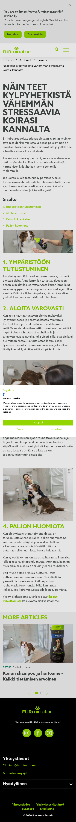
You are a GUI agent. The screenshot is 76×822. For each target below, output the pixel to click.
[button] (8, 390)
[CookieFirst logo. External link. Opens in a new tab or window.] (4, 394)
